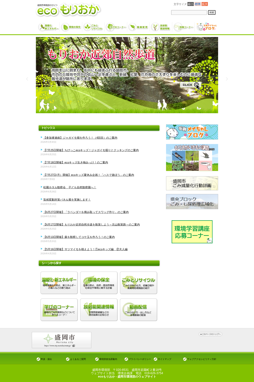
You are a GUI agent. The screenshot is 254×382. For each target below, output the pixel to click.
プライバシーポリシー (140, 359)
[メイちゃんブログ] (206, 25)
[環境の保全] (71, 25)
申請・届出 (46, 359)
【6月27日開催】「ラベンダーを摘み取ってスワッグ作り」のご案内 (86, 212)
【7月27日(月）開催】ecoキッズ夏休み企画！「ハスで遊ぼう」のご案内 (88, 174)
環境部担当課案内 (108, 359)
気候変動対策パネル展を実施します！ (67, 199)
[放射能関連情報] (161, 25)
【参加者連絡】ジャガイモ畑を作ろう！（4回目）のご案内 (80, 137)
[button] (27, 79)
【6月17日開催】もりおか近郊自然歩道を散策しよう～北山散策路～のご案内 (91, 224)
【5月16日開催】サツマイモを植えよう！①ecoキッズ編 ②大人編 (85, 249)
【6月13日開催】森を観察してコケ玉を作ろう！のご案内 (79, 236)
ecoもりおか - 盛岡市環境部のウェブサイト (127, 376)
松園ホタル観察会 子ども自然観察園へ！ (69, 187)
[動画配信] (138, 25)
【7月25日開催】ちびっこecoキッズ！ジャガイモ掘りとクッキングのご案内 (91, 150)
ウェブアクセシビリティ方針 (201, 359)
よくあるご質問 (78, 359)
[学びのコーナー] (116, 25)
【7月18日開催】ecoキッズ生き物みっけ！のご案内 (75, 162)
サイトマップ (164, 359)
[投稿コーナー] (183, 25)
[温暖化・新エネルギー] (48, 25)
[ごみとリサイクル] (93, 25)
